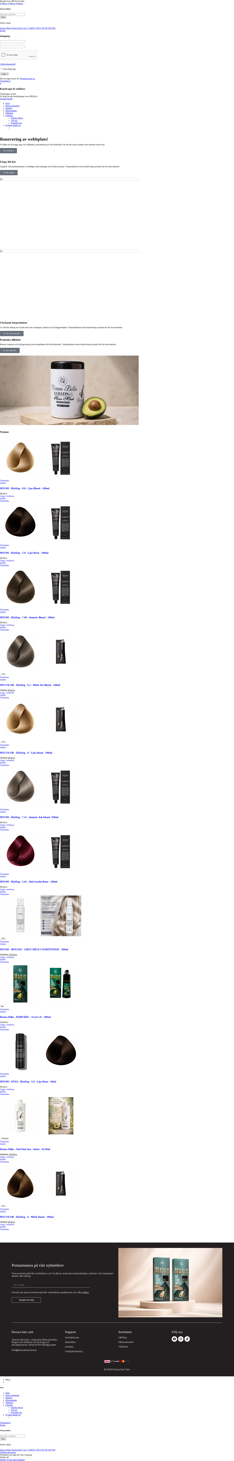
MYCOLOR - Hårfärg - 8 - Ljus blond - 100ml (26, 752)
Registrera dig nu (27, 78)
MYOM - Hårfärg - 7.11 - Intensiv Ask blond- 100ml (29, 817)
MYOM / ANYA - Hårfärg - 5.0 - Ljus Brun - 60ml (28, 1081)
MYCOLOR (42, 28)
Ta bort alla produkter (15, 1460)
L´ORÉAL (31, 28)
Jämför (3, 1460)
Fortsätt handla (6, 99)
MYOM (51, 28)
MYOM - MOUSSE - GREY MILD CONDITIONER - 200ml (34, 949)
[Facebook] (174, 1339)
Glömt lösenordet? (8, 64)
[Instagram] (180, 1339)
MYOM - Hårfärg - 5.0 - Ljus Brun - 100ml (24, 552)
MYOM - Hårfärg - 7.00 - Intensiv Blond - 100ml (27, 617)
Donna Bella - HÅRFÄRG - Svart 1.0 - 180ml (25, 1017)
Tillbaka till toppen (8, 1452)
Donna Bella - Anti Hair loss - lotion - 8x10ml (25, 1149)
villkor (85, 1292)
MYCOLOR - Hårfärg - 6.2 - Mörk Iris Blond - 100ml (30, 685)
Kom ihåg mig (9, 69)
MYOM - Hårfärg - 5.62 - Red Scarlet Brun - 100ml (28, 881)
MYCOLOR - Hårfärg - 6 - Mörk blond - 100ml (26, 1216)
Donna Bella (5, 28)
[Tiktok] (187, 1339)
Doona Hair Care (18, 28)
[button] (7, 496)
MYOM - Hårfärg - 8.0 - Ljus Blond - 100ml (24, 488)
